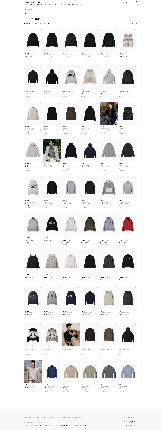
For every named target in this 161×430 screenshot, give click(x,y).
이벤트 (77, 4)
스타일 (44, 23)
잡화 (52, 4)
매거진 (73, 4)
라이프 (49, 4)
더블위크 (26, 4)
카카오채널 (128, 417)
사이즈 (40, 23)
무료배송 (48, 23)
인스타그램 (124, 417)
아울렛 (56, 4)
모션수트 (31, 4)
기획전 (69, 4)
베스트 (65, 4)
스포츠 (45, 4)
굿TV (81, 4)
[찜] (40, 30)
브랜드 (61, 4)
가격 (33, 23)
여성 (35, 4)
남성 (38, 4)
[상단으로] (155, 427)
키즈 (41, 4)
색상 (30, 23)
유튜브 (131, 417)
